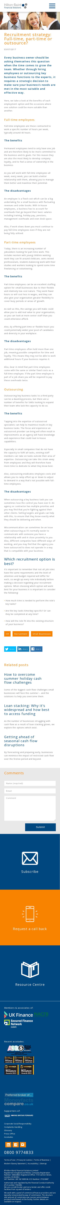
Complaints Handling (13, 1127)
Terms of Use (9, 1160)
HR (7, 633)
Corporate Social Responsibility (17, 1123)
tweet (12, 649)
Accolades (8, 1137)
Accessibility (33, 1163)
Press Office (9, 1133)
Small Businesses (42, 633)
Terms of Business (41, 1160)
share (25, 649)
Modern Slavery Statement (15, 1163)
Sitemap (43, 1163)
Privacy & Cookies (24, 1160)
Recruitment (20, 633)
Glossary (8, 1130)
